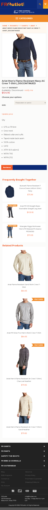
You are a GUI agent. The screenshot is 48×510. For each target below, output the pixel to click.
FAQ (3, 482)
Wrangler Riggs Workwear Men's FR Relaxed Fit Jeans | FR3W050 (30, 228)
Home (4, 26)
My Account (5, 485)
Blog (3, 472)
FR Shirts (14, 26)
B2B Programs (6, 475)
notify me (29, 90)
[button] (24, 446)
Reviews (7, 167)
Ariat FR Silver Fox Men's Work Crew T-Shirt (24, 333)
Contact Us (5, 479)
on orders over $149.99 (26, 11)
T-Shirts (24, 26)
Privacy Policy (30, 475)
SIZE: (4, 105)
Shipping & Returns (32, 482)
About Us (28, 472)
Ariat (33, 26)
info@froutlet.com (31, 496)
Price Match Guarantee (33, 479)
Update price (7, 114)
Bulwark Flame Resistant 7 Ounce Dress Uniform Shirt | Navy (30, 188)
